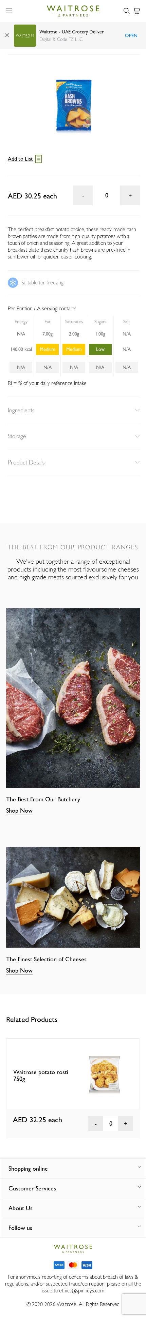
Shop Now (19, 810)
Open (131, 35)
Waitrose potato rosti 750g (40, 1075)
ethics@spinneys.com (81, 1290)
